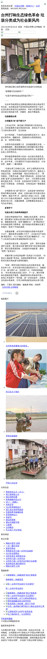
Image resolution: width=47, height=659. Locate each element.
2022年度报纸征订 (13, 507)
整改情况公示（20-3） (15, 492)
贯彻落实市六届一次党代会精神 (19, 551)
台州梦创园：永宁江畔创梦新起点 (22, 598)
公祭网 (9, 525)
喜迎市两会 (10, 548)
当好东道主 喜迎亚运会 (16, 556)
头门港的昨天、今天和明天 (19, 614)
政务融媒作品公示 (13, 499)
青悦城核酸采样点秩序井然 (19, 601)
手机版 (4, 619)
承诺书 (9, 517)
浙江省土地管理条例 (14, 510)
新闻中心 (30, 6)
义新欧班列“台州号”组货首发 (20, 611)
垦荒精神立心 (11, 515)
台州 (38, 6)
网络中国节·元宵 (13, 566)
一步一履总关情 (12, 546)
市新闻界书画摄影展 (14, 512)
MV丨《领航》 (12, 502)
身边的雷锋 (10, 520)
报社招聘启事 (11, 497)
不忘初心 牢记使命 (14, 530)
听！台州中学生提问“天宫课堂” (21, 596)
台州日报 (6, 287)
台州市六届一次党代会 (15, 558)
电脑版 (10, 619)
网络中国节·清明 (13, 543)
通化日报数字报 (12, 522)
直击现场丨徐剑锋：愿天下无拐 (21, 604)
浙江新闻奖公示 (12, 494)
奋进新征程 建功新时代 (16, 564)
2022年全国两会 (12, 553)
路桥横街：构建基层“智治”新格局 (22, 593)
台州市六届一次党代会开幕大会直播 (21, 561)
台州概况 (9, 527)
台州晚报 (14, 287)
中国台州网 (19, 6)
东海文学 (9, 505)
